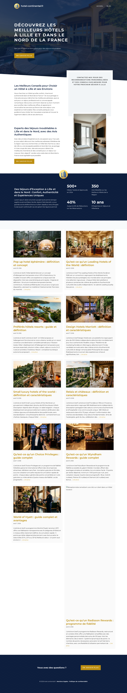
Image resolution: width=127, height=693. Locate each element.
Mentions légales (62, 681)
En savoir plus (24, 56)
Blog (109, 6)
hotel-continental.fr (32, 6)
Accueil (100, 6)
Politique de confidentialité (78, 681)
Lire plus (27, 289)
